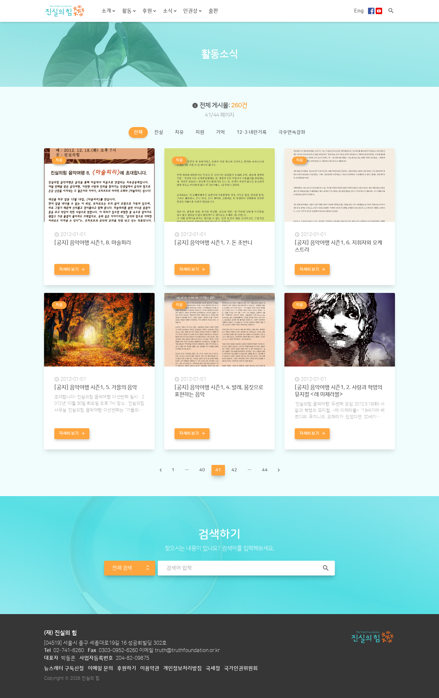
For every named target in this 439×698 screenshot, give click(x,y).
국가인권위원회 (241, 668)
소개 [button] (107, 11)
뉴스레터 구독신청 (64, 668)
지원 (199, 132)
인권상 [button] (191, 11)
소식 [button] (168, 11)
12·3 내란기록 (252, 132)
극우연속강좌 (291, 132)
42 (234, 469)
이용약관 (149, 668)
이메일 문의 (100, 668)
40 (202, 469)
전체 (138, 132)
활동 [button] (127, 11)
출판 (213, 11)
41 (220, 471)
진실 (158, 132)
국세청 (213, 668)
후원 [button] (147, 11)
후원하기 (126, 668)
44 (265, 469)
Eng (359, 11)
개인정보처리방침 (182, 668)
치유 (179, 132)
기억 (220, 132)
